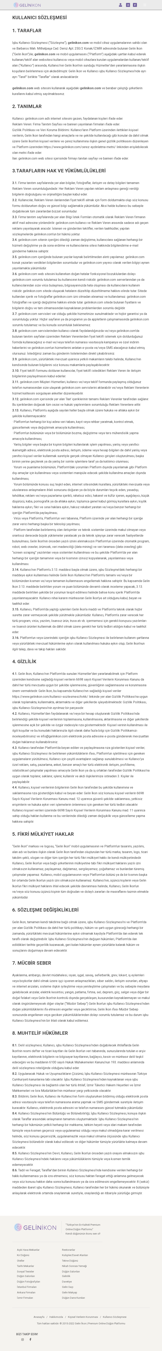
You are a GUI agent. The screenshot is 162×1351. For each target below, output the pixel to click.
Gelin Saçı (67, 1286)
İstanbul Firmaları (27, 1286)
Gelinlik (66, 1276)
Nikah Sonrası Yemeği (74, 1266)
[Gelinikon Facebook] (30, 1339)
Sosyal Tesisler (25, 1271)
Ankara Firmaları (26, 1292)
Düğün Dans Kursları (73, 1297)
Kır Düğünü (23, 1255)
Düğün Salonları (71, 1271)
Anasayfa (39, 1316)
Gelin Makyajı (69, 1292)
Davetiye (67, 1281)
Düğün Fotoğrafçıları (28, 1281)
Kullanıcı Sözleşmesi (114, 1316)
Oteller (20, 1260)
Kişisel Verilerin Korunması (83, 1316)
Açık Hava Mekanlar (28, 1249)
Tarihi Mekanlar (25, 1266)
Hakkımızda (56, 1316)
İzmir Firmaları (25, 1297)
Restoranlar (68, 1249)
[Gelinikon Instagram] (22, 1339)
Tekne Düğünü (70, 1260)
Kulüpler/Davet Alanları (75, 1255)
